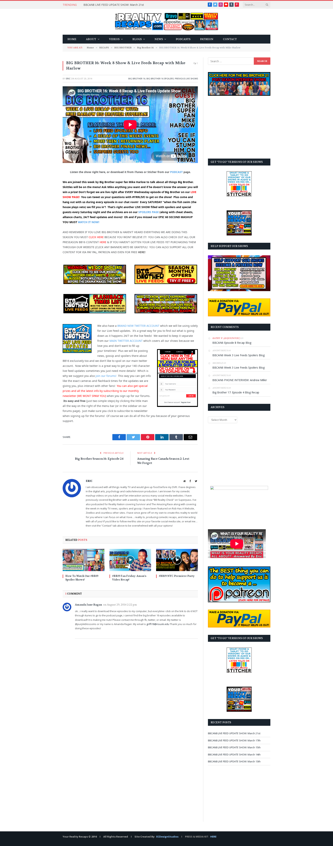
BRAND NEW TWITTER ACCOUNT (138, 326)
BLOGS (137, 39)
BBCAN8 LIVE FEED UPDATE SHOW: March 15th (234, 747)
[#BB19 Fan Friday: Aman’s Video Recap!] (130, 560)
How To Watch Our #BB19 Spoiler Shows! (81, 577)
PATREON (206, 39)
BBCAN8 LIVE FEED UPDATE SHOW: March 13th (234, 761)
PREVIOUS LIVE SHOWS (186, 78)
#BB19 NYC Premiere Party (176, 576)
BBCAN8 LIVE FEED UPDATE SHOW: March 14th (234, 754)
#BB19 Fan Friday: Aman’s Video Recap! (129, 577)
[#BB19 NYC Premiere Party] (177, 560)
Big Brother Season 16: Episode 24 (99, 459)
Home (71, 39)
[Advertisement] (239, 127)
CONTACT (230, 39)
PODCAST (176, 172)
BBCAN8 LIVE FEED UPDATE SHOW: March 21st (113, 5)
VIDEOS (114, 39)
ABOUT (91, 39)
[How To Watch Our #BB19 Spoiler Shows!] (83, 560)
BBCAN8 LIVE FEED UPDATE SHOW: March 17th (234, 740)
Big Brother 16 (136, 78)
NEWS (159, 39)
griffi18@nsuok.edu (157, 624)
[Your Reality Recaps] (166, 21)
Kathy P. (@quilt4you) (226, 338)
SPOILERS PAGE (148, 212)
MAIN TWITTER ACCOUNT (126, 341)
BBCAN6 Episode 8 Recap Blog (231, 342)
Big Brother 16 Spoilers (160, 78)
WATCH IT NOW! (88, 222)
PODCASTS (183, 39)
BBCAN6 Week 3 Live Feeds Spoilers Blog (238, 355)
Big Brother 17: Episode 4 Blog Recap (235, 392)
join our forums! (106, 376)
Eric (68, 78)
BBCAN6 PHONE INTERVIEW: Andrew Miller (239, 380)
